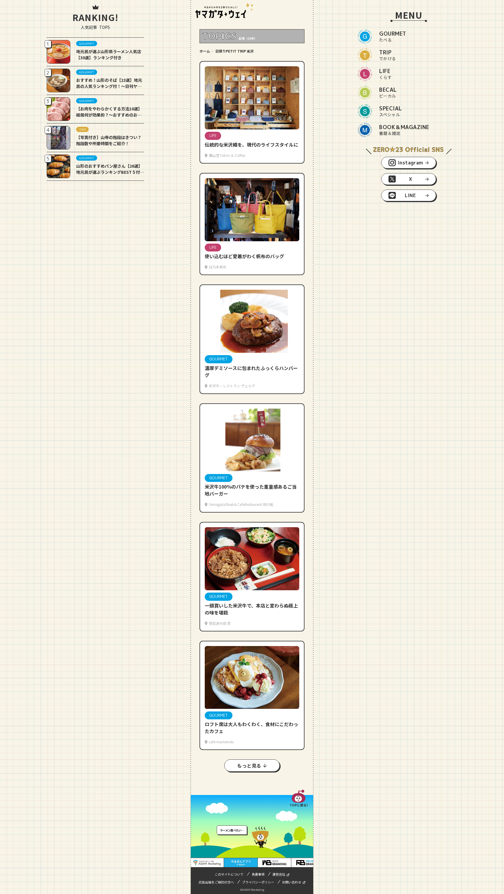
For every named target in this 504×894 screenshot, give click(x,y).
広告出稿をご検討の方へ (216, 882)
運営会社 (278, 874)
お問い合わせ (291, 882)
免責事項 (258, 874)
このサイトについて (229, 874)
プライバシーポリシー (258, 882)
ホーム (205, 50)
